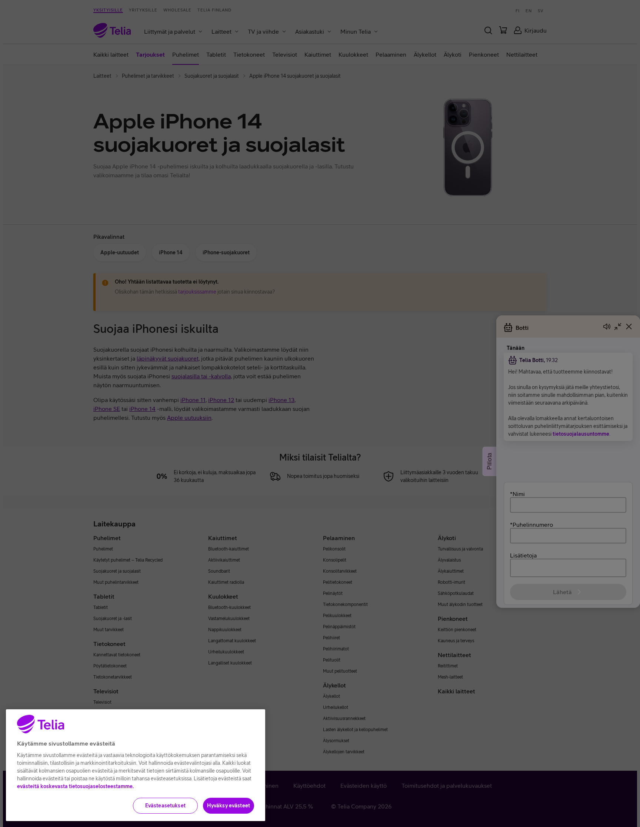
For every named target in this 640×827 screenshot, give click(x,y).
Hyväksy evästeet (228, 805)
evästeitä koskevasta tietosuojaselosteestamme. (75, 786)
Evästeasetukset (165, 805)
